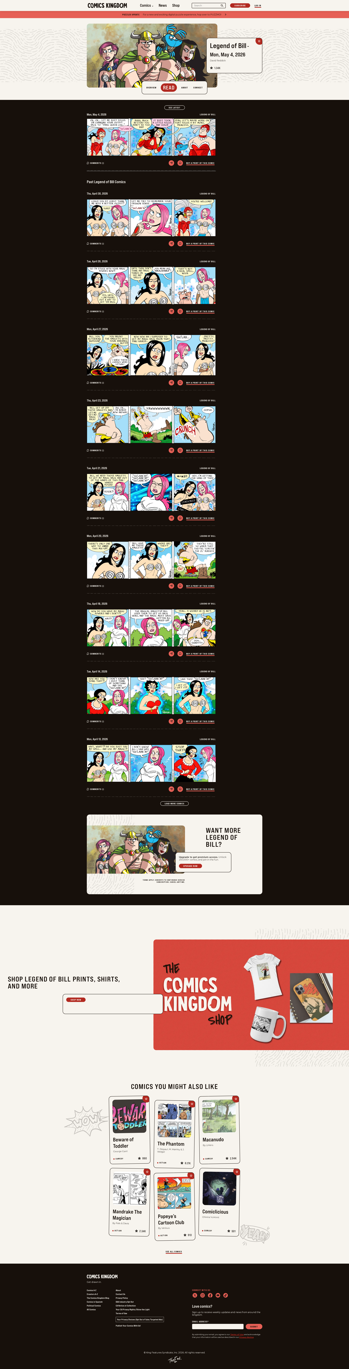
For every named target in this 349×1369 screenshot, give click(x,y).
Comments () (97, 163)
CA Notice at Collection (126, 1305)
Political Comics (94, 1305)
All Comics (91, 1309)
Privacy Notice (246, 1337)
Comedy (120, 1159)
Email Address (200, 1322)
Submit (254, 1326)
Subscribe (240, 5)
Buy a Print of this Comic (200, 163)
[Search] (222, 5)
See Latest (177, 107)
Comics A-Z (91, 1290)
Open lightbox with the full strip (151, 137)
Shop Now (76, 999)
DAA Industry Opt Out (125, 1301)
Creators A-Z (92, 1294)
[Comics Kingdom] (102, 1277)
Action (163, 1163)
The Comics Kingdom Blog (98, 1298)
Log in (258, 5)
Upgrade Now (190, 866)
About (118, 1290)
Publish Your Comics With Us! (128, 1325)
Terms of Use (121, 1313)
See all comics (174, 1251)
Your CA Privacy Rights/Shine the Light (133, 1309)
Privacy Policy (122, 1298)
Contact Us (120, 1294)
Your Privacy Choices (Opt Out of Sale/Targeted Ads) (140, 1319)
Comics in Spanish (95, 1301)
